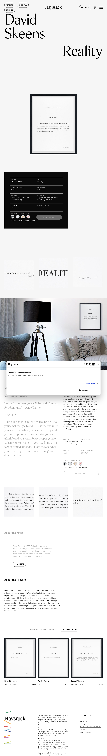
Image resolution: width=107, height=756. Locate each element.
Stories (9, 10)
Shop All (23, 5)
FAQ (62, 748)
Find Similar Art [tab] (69, 630)
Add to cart (49, 217)
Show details (90, 383)
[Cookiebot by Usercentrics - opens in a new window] (86, 364)
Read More (19, 564)
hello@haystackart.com (90, 727)
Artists (9, 5)
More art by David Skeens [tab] (43, 630)
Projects (85, 7)
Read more (20, 661)
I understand (84, 390)
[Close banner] (98, 364)
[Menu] (101, 8)
